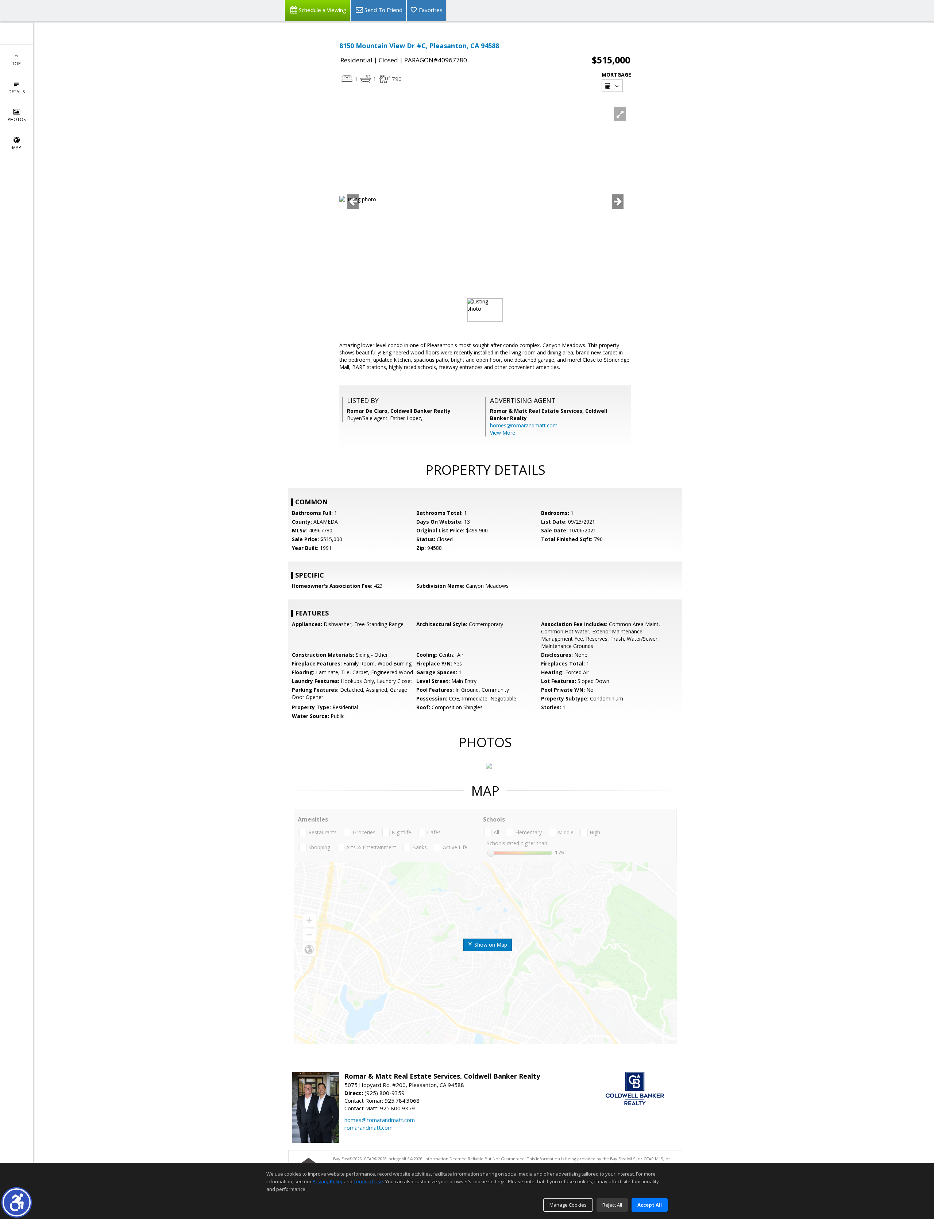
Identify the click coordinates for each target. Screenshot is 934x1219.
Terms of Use (368, 1181)
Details (16, 92)
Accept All (649, 1204)
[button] (17, 1202)
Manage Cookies (568, 1204)
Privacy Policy (328, 1181)
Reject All (612, 1204)
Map (16, 147)
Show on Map (490, 944)
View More (502, 432)
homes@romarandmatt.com (523, 425)
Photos (17, 119)
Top (16, 64)
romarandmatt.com (368, 1127)
